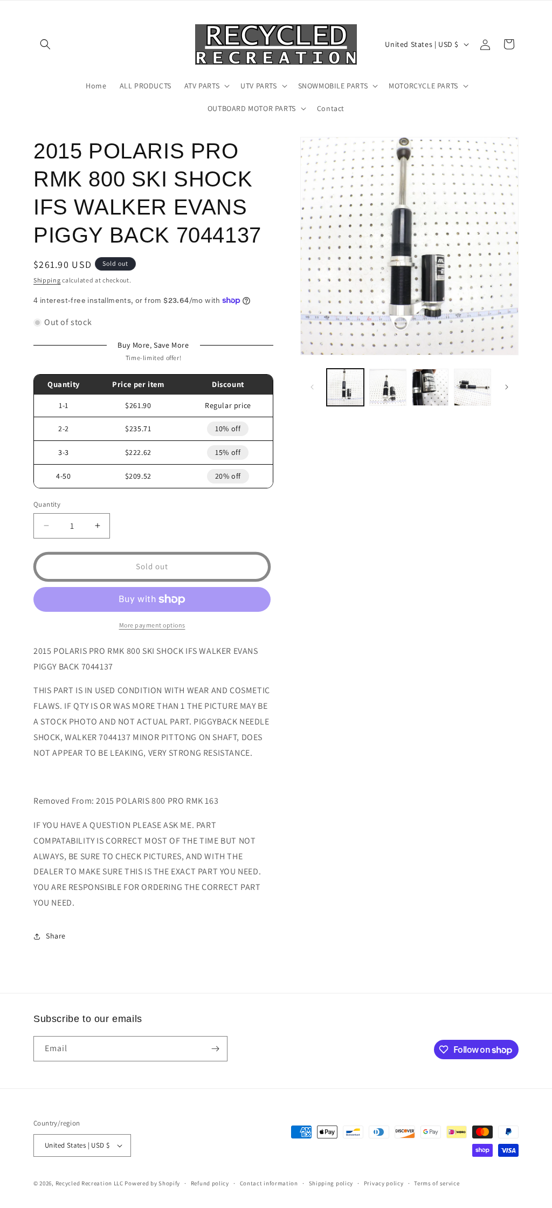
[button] (45, 44)
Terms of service (436, 1183)
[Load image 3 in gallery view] (430, 387)
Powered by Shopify (152, 1183)
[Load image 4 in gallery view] (472, 387)
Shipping (47, 280)
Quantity (46, 504)
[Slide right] (507, 387)
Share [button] (56, 936)
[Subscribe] (215, 1048)
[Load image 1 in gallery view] (345, 387)
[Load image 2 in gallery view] (387, 387)
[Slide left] (312, 387)
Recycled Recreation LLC (89, 1183)
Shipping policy (331, 1183)
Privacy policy (384, 1183)
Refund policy (210, 1183)
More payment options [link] (152, 625)
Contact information (269, 1183)
